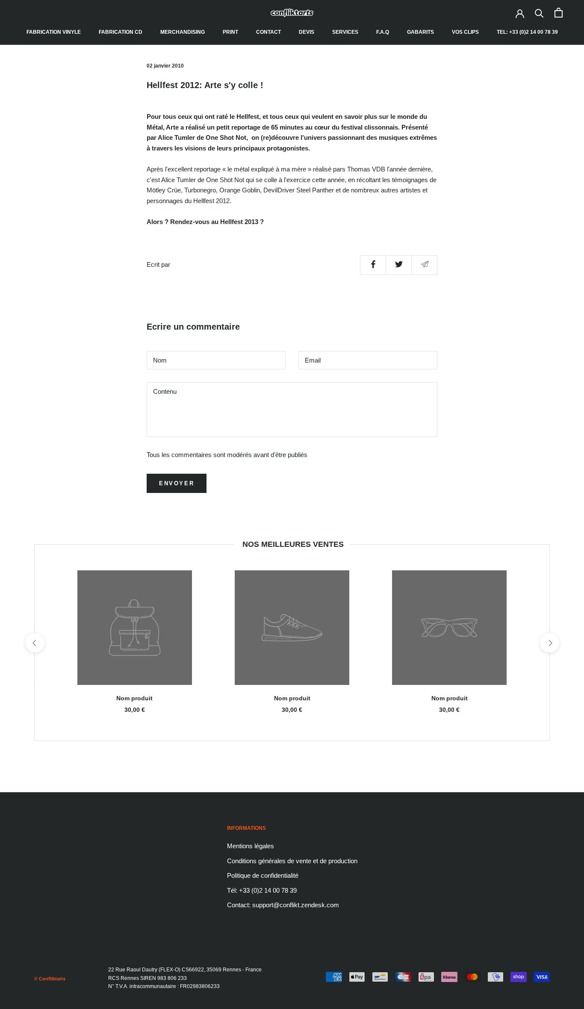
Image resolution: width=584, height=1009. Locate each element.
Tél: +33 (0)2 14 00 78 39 (262, 890)
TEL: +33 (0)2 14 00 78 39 (527, 32)
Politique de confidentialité (262, 875)
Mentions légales (250, 846)
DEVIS (306, 32)
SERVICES (345, 32)
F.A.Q (382, 32)
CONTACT (268, 32)
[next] (549, 642)
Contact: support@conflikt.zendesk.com (283, 905)
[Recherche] (539, 12)
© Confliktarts (49, 978)
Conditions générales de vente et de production (292, 860)
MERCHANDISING (182, 32)
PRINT (230, 32)
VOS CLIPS (465, 32)
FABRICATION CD (120, 32)
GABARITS (420, 32)
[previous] (34, 642)
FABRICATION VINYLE (54, 32)
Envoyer (176, 483)
